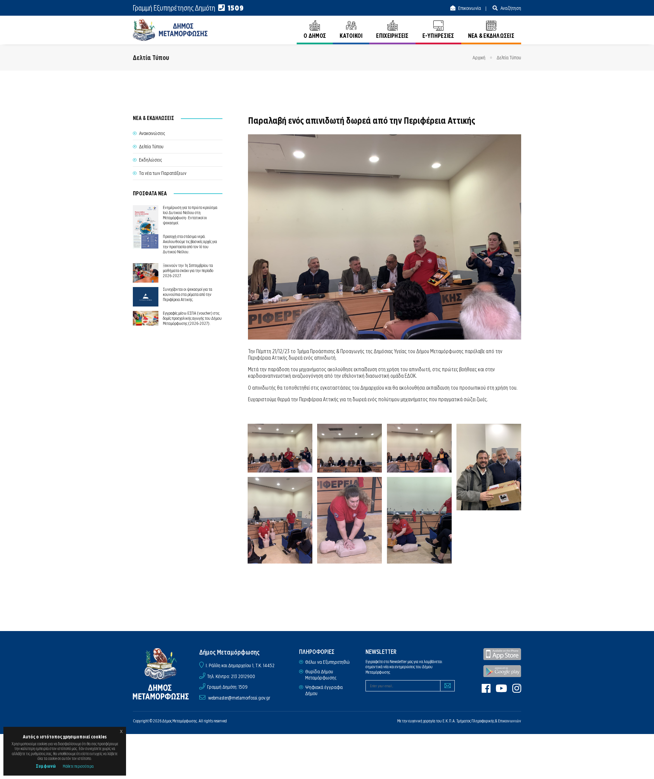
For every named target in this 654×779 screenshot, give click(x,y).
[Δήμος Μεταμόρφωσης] (170, 30)
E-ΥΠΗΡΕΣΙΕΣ (438, 35)
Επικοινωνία (469, 8)
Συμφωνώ (46, 766)
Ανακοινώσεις (152, 133)
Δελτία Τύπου (509, 58)
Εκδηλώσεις (150, 160)
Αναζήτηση (510, 8)
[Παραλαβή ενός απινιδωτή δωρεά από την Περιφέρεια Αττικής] (280, 448)
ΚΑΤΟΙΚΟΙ (351, 35)
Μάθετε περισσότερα (78, 766)
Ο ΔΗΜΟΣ (314, 35)
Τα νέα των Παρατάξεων (162, 173)
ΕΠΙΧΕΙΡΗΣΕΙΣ (392, 35)
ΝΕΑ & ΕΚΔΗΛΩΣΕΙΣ (491, 35)
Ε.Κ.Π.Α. (449, 720)
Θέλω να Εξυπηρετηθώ (327, 662)
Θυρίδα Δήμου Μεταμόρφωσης (320, 675)
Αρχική (478, 58)
